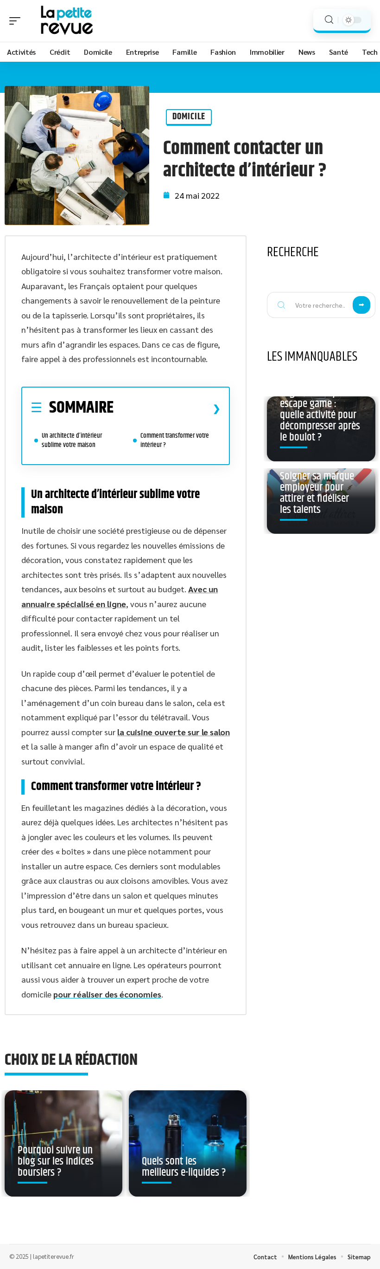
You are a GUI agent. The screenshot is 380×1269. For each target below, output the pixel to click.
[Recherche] (329, 20)
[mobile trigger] (17, 21)
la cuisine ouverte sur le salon (173, 731)
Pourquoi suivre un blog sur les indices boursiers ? (56, 1161)
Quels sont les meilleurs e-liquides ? (184, 1167)
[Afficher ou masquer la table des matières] (167, 408)
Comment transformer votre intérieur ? (174, 440)
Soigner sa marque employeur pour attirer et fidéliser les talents (317, 493)
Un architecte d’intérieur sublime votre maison (72, 440)
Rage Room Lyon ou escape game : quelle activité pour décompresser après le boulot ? (320, 415)
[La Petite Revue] (66, 21)
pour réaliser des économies (107, 994)
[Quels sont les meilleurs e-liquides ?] (188, 1143)
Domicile (188, 116)
